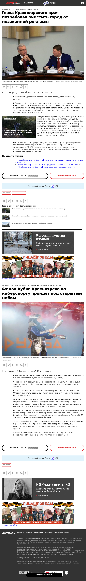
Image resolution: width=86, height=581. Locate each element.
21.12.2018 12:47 (7, 9)
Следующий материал (44, 575)
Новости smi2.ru (9, 279)
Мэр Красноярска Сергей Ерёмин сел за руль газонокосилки (46, 167)
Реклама (29, 532)
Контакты (20, 532)
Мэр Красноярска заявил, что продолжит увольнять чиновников (48, 165)
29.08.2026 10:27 (7, 285)
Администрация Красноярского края (69, 81)
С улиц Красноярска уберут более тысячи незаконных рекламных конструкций (39, 216)
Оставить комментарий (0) (67, 176)
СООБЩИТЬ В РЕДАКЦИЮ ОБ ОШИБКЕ (57, 532)
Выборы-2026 (38, 532)
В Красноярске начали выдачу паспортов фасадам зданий (32, 223)
